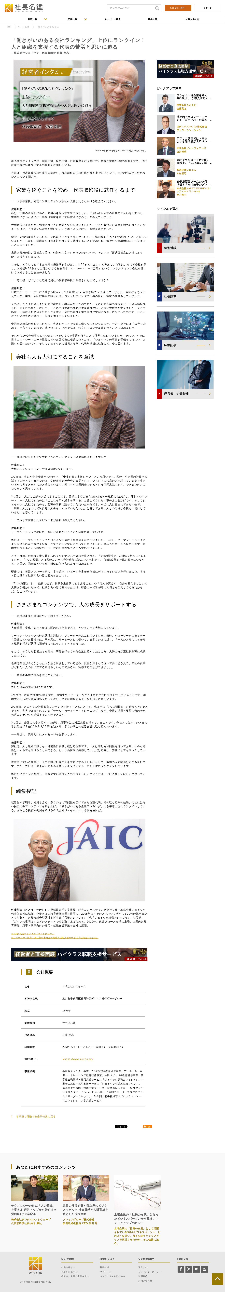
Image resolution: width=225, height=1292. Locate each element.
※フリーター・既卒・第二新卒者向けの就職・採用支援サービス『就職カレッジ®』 (54, 937)
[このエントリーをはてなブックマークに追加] (196, 1269)
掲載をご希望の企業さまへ (75, 1276)
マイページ (105, 1272)
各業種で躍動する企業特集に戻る (36, 1116)
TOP (9, 27)
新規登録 (178, 8)
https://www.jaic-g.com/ (78, 1059)
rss (149, 1126)
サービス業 (23, 27)
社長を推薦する (69, 1272)
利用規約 (143, 1276)
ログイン (208, 8)
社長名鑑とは (68, 1267)
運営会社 (143, 1267)
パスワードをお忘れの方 (112, 1276)
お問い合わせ (145, 1280)
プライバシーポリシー (149, 1272)
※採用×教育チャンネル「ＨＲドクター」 (32, 933)
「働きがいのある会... (47, 27)
